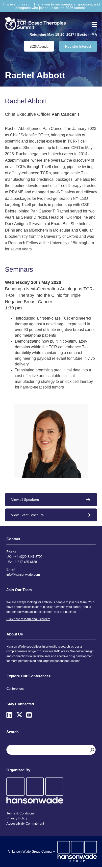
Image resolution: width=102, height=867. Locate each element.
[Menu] (93, 24)
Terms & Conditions (20, 813)
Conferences (15, 688)
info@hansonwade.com (23, 574)
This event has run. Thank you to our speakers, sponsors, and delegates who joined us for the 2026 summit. (51, 6)
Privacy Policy (16, 818)
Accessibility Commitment (25, 823)
